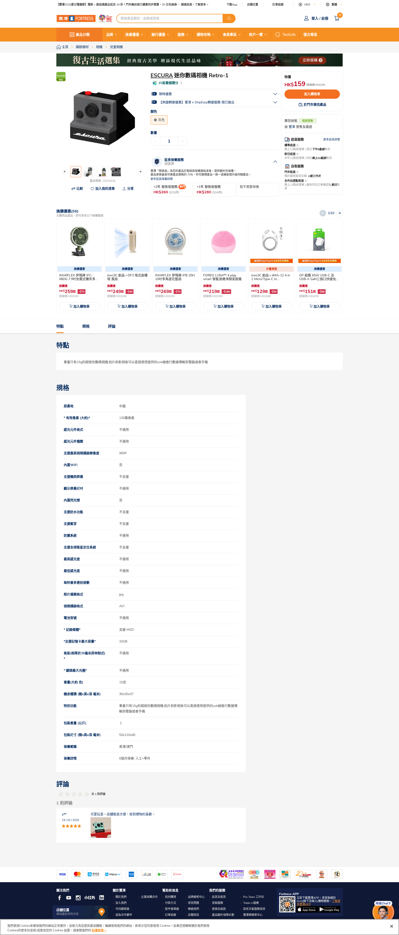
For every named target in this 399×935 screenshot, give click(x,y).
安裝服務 (217, 903)
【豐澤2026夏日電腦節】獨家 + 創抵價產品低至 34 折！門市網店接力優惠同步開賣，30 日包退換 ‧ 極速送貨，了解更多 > (132, 4)
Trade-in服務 (251, 903)
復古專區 (310, 34)
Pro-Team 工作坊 (253, 897)
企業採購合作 (149, 897)
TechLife (289, 34)
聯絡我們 (193, 909)
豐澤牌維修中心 (253, 915)
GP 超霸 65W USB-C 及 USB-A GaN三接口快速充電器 (319, 279)
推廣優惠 (132, 34)
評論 (111, 326)
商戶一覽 (256, 34)
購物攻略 (204, 34)
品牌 (109, 34)
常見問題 (193, 903)
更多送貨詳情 (331, 139)
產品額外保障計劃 (223, 915)
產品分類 (83, 34)
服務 (181, 34)
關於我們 (121, 897)
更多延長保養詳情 (162, 179)
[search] (229, 18)
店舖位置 (252, 4)
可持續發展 (122, 909)
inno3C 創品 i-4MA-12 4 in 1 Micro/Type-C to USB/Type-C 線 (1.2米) (270, 279)
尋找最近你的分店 (67, 914)
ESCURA (162, 75)
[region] (199, 927)
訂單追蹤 (278, 4)
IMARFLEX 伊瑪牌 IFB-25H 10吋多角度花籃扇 (175, 277)
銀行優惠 (158, 34)
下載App (232, 4)
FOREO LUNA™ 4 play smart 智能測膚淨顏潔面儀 (222, 277)
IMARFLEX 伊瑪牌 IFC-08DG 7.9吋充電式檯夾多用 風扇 (79, 279)
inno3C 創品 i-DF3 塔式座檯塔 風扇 (127, 277)
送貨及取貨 (219, 897)
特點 (60, 326)
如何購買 (170, 897)
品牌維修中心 (196, 897)
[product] (79, 242)
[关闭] (392, 926)
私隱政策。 (99, 930)
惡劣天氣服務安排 (254, 909)
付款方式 (170, 903)
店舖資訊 (193, 915)
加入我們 (121, 903)
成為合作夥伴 (123, 915)
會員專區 (230, 34)
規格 (86, 326)
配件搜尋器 (172, 909)
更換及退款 (219, 909)
